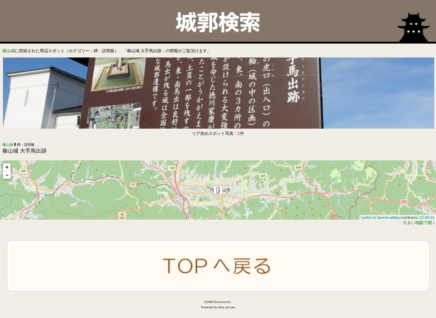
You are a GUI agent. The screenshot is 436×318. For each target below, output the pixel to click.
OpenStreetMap (388, 217)
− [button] (7, 175)
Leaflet (366, 217)
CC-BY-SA (427, 217)
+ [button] (7, 167)
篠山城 (8, 50)
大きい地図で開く (419, 222)
